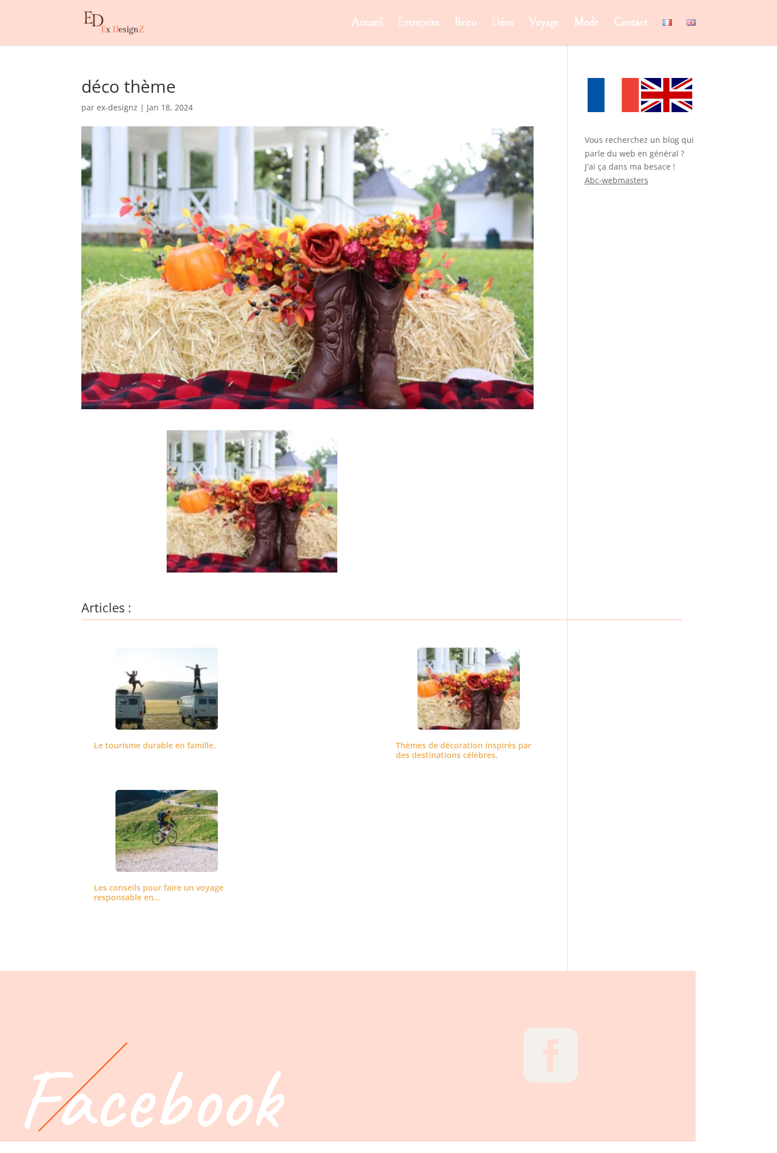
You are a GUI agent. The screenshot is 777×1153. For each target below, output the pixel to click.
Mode (586, 24)
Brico (465, 24)
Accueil (367, 24)
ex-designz (117, 107)
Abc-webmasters (616, 180)
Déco (502, 24)
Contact (631, 24)
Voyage (544, 24)
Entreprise (419, 24)
